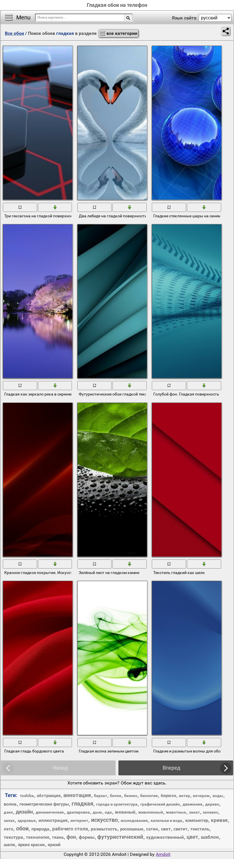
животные (176, 812)
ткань (58, 837)
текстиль (199, 829)
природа (40, 829)
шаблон (210, 837)
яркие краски (31, 844)
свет (166, 829)
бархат (100, 795)
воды (218, 795)
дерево (212, 804)
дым (97, 812)
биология (149, 795)
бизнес (130, 795)
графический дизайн (160, 804)
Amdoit (163, 854)
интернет (79, 820)
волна (10, 804)
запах (9, 820)
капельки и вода (166, 820)
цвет (192, 837)
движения (192, 804)
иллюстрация (53, 820)
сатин (152, 829)
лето (8, 829)
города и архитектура (117, 804)
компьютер (196, 820)
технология (37, 837)
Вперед (171, 768)
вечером (201, 795)
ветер (184, 795)
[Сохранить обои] (55, 206)
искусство (104, 819)
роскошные (131, 829)
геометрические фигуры (44, 804)
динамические (50, 812)
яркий (54, 844)
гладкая (82, 803)
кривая (219, 820)
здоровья (26, 820)
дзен (8, 812)
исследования (134, 820)
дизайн (24, 812)
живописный (150, 812)
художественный (165, 837)
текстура (13, 837)
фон (71, 837)
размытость (104, 829)
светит (180, 829)
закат (194, 812)
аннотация (77, 795)
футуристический (120, 837)
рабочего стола (70, 829)
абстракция (48, 795)
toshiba (27, 795)
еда (108, 812)
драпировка (78, 812)
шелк (9, 844)
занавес (210, 812)
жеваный (125, 812)
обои (22, 828)
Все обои (14, 33)
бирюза (168, 795)
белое (115, 795)
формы (86, 837)
